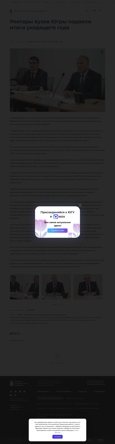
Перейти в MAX (57, 231)
